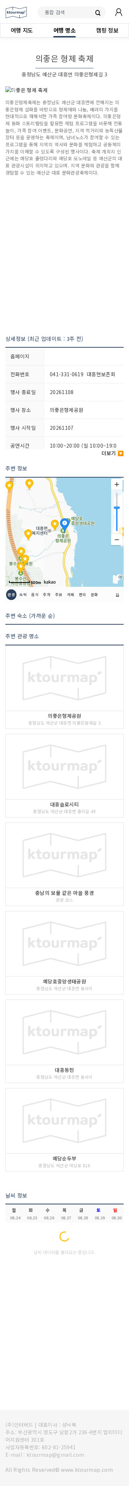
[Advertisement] (64, 255)
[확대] (117, 484)
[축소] (117, 539)
